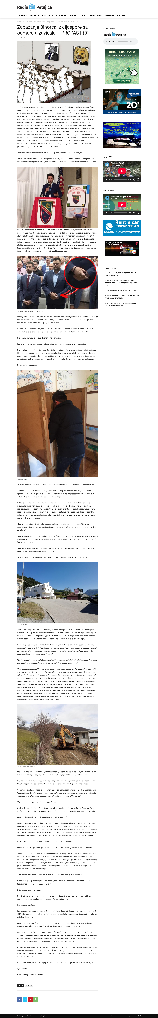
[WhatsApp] (35, 999)
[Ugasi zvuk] (134, 179)
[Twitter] (25, 999)
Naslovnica (20, 22)
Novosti (29, 22)
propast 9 (29, 985)
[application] (122, 171)
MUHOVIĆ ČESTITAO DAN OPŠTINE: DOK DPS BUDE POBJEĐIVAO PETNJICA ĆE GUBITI (122, 282)
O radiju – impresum (117, 1016)
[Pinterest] (30, 999)
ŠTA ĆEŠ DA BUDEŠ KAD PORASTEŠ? (123, 290)
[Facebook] (19, 999)
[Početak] (106, 179)
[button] (138, 15)
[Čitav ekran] (138, 179)
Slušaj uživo (130, 1016)
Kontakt (138, 1016)
